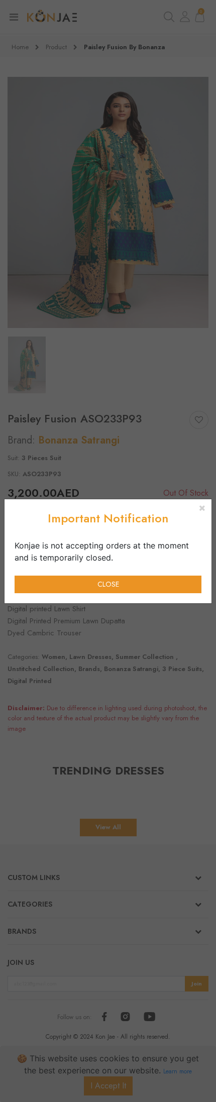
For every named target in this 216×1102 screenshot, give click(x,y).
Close (108, 584)
